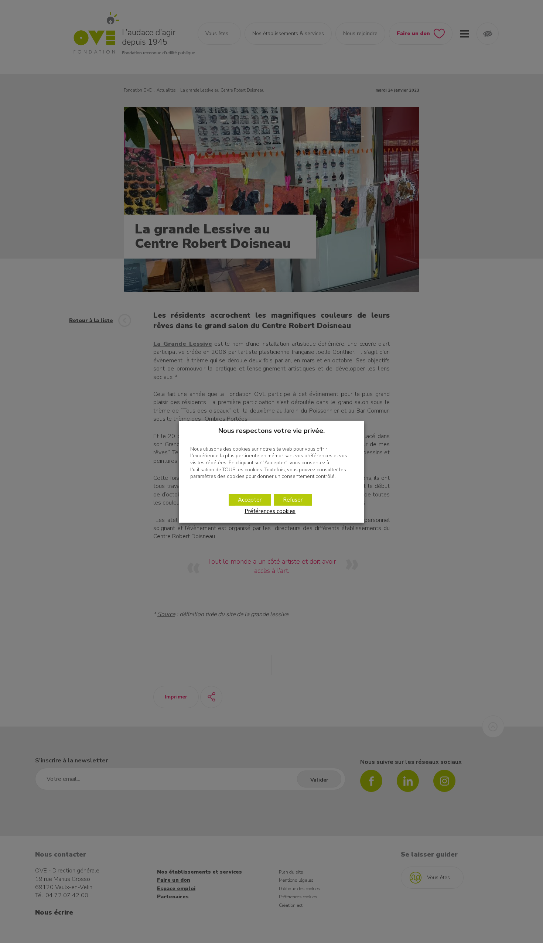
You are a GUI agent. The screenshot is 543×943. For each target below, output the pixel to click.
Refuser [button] (293, 499)
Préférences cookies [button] (270, 511)
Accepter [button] (250, 499)
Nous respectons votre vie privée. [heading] (271, 430)
